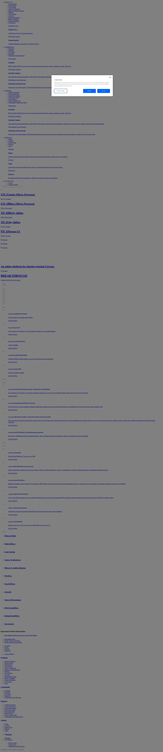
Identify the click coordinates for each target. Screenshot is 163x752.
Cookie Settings (61, 90)
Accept (103, 90)
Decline (89, 90)
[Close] (110, 77)
